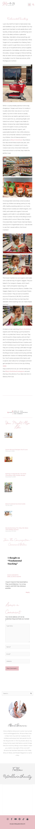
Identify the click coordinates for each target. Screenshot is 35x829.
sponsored (24, 412)
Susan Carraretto (12, 575)
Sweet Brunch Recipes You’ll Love (16, 449)
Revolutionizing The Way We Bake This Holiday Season (16, 528)
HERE (4, 366)
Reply (28, 592)
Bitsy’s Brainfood (16, 140)
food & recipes (14, 412)
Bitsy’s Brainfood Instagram (14, 371)
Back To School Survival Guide (15, 504)
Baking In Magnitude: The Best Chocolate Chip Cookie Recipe (15, 474)
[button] (29, 4)
